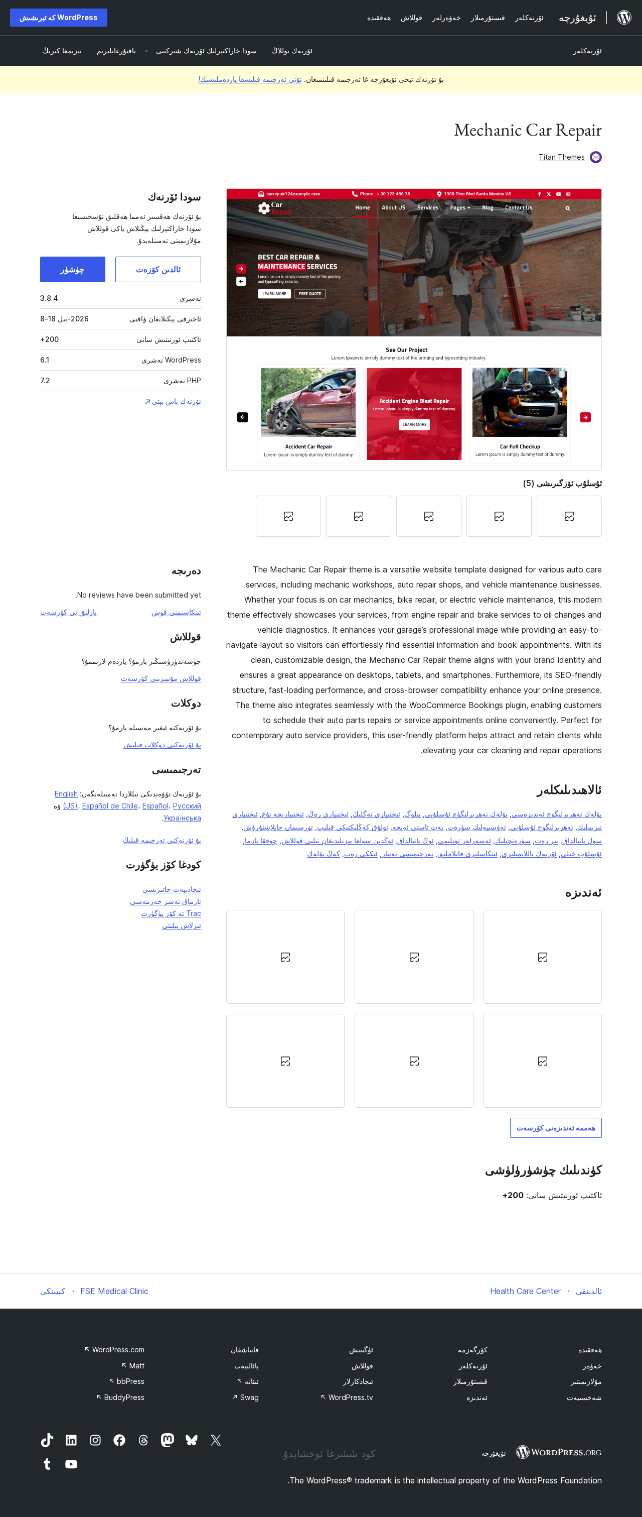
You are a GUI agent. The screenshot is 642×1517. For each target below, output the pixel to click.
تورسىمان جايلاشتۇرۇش (278, 827)
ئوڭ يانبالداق (415, 840)
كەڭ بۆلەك (323, 853)
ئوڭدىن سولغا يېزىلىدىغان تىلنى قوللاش (337, 840)
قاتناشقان (245, 1349)
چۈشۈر (72, 269)
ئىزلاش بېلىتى (181, 925)
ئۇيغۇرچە (494, 1453)
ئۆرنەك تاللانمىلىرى (529, 853)
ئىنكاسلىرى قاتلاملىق (467, 853)
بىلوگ (412, 813)
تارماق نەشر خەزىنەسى (165, 901)
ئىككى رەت (361, 853)
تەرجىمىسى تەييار (407, 853)
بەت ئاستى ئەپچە (417, 827)
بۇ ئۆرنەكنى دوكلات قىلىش (162, 744)
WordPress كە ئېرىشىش (59, 17)
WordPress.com (114, 1349)
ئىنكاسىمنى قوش (176, 612)
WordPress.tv (346, 1397)
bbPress (126, 1381)
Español (155, 805)
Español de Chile (110, 805)
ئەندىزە (477, 1397)
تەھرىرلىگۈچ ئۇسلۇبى (541, 827)
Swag (245, 1397)
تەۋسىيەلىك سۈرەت (476, 827)
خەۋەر (592, 1365)
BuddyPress (120, 1397)
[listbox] (414, 1009)
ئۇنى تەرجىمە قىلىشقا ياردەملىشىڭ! (250, 79)
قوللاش (362, 1365)
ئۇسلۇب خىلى (581, 853)
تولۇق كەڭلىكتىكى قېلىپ (352, 827)
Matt (132, 1365)
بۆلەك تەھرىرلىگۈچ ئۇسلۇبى (466, 813)
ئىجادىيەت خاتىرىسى (171, 889)
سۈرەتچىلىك (513, 840)
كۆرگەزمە (473, 1349)
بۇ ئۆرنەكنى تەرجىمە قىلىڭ (162, 840)
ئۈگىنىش (361, 1349)
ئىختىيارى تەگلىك (376, 813)
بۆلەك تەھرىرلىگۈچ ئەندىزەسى (557, 813)
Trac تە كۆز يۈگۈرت (171, 913)
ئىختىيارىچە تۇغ (283, 813)
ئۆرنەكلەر (587, 50)
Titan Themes (562, 157)
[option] (543, 957)
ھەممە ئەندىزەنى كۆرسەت (556, 1127)
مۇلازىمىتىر (586, 1381)
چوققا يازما (261, 840)
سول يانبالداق (582, 840)
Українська (182, 817)
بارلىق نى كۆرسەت (68, 612)
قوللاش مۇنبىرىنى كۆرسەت (161, 678)
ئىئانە (247, 1381)
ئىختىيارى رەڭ (328, 813)
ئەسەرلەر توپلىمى (464, 840)
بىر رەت (546, 840)
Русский (187, 805)
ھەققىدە (590, 1349)
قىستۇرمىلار (470, 1381)
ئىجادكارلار (358, 1381)
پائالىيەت (246, 1365)
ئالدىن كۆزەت (158, 269)
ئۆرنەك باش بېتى (176, 401)
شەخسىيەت (584, 1397)
